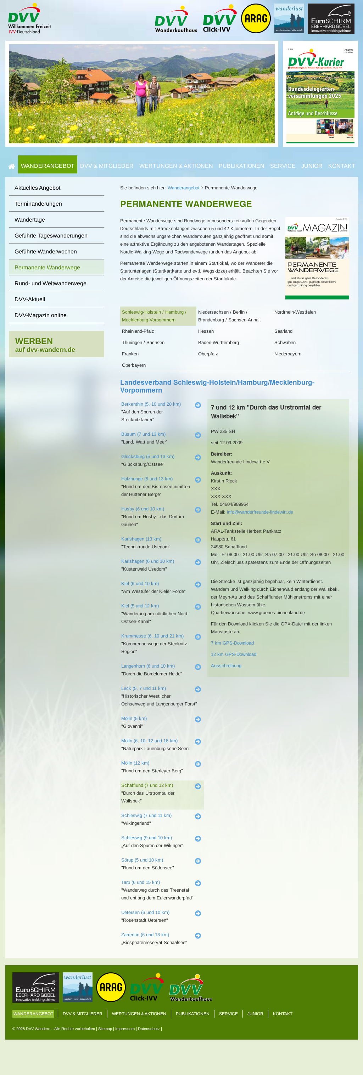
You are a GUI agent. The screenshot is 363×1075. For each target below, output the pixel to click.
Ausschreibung (226, 665)
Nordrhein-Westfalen (295, 312)
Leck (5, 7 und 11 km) (143, 688)
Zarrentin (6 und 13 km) (145, 934)
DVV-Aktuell (30, 299)
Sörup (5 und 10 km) (142, 860)
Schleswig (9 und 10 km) (146, 837)
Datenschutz (149, 1029)
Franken (130, 353)
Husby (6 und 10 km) (142, 508)
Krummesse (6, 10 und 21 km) (152, 636)
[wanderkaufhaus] (320, 93)
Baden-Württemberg (218, 342)
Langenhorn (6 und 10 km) (148, 666)
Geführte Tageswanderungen (51, 236)
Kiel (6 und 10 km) (140, 583)
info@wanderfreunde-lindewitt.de (260, 512)
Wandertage (30, 220)
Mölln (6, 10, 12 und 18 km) (149, 740)
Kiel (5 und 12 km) (140, 605)
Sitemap (105, 1029)
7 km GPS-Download (232, 643)
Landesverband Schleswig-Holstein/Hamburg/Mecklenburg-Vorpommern (217, 386)
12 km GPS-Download (233, 654)
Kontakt (341, 166)
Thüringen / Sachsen (143, 342)
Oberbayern (134, 365)
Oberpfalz (208, 353)
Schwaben (285, 342)
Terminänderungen (38, 204)
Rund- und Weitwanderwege (50, 283)
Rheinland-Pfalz (138, 331)
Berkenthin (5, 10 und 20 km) (151, 404)
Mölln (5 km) (134, 718)
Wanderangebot (47, 166)
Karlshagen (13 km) (141, 539)
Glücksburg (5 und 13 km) (147, 456)
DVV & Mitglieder (107, 166)
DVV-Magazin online (41, 315)
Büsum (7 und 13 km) (143, 434)
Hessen (206, 331)
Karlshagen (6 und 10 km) (147, 561)
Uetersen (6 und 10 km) (145, 912)
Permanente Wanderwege (47, 267)
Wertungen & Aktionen (176, 166)
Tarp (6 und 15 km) (140, 882)
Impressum (125, 1029)
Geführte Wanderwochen (46, 251)
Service (283, 166)
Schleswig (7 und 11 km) (146, 815)
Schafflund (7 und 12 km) (147, 785)
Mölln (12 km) (135, 763)
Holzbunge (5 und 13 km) (147, 478)
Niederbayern (287, 353)
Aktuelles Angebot (37, 188)
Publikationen (241, 166)
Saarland (283, 331)
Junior (312, 166)
